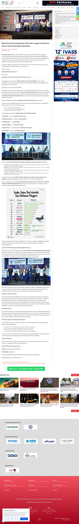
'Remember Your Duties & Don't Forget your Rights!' (61, 486)
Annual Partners (61, 7)
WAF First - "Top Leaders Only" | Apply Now (26, 369)
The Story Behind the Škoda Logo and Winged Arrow (65, 16)
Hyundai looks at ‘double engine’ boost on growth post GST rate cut (15, 361)
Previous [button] (2, 441)
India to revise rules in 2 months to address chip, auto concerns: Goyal (49, 398)
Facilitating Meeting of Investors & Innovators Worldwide (37, 486)
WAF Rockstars (51, 7)
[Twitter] (77, 11)
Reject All (16, 518)
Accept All (24, 518)
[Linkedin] (77, 13)
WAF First (57, 29)
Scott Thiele (57, 23)
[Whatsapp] (77, 16)
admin (16, 49)
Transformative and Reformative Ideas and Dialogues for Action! (39, 481)
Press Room (57, 32)
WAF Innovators (58, 36)
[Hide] (78, 21)
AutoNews (57, 31)
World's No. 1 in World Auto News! (9, 481)
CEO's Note (43, 7)
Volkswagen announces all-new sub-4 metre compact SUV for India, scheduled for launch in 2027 (49, 383)
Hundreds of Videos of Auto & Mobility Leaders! (60, 481)
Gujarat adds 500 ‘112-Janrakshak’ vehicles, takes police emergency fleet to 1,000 (69, 383)
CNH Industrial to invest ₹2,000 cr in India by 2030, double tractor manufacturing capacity (69, 398)
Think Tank (35, 7)
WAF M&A (57, 37)
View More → (75, 374)
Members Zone (8, 7)
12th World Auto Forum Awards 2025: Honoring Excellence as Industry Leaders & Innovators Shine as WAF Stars (24, 363)
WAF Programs (17, 7)
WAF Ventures (70, 7)
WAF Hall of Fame (58, 35)
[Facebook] (77, 8)
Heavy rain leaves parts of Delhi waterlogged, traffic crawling (9, 398)
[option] (12, 427)
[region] (16, 515)
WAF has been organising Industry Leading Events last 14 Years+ (14, 486)
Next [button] (76, 441)
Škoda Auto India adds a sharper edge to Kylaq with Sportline (9, 383)
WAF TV (29, 7)
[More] (77, 19)
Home (2, 7)
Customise (8, 518)
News (24, 7)
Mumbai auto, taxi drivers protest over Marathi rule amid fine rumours (29, 398)
